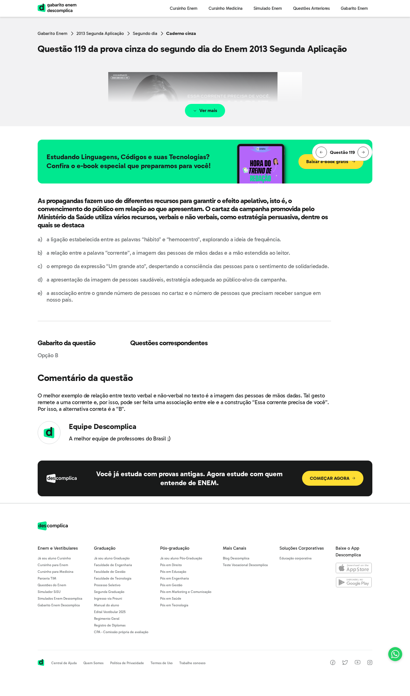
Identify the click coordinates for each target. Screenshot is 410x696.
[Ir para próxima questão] (363, 152)
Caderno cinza (181, 33)
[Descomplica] (53, 528)
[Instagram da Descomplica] (369, 663)
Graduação (104, 548)
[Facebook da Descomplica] (332, 663)
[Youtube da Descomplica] (357, 663)
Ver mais (208, 110)
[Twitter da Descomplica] (345, 663)
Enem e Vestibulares (58, 548)
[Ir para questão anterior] (321, 152)
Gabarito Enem (52, 33)
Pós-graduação (174, 548)
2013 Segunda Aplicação (100, 33)
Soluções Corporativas (301, 548)
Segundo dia (145, 33)
